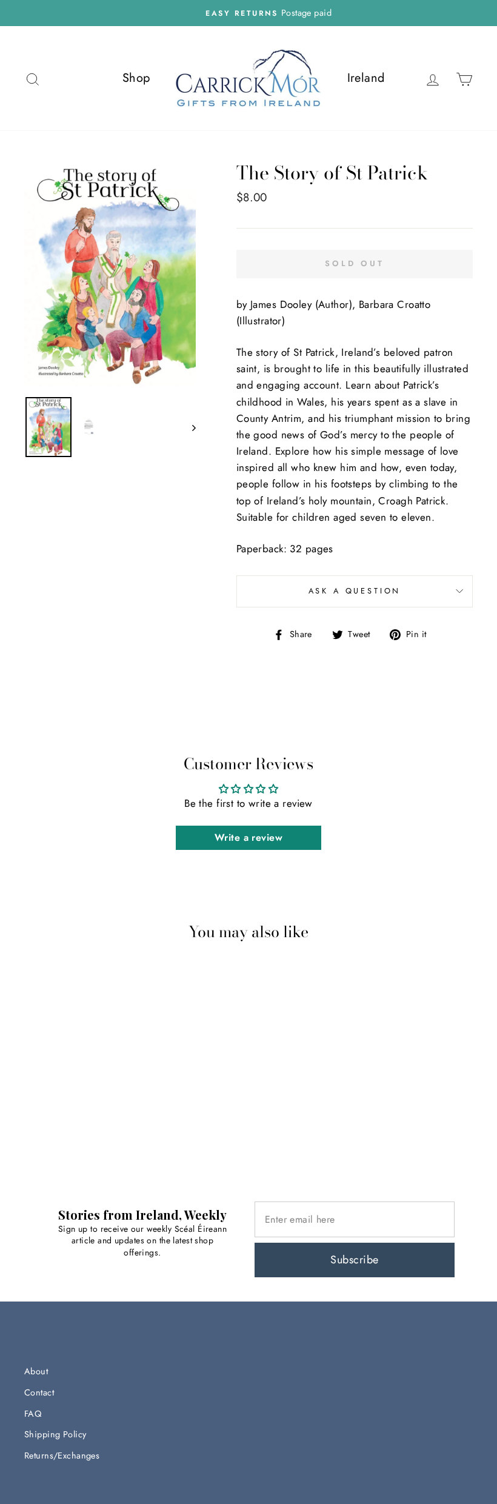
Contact (39, 1392)
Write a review (248, 837)
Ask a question (355, 591)
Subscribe (354, 1260)
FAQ (32, 1414)
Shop (136, 78)
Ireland (366, 78)
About (36, 1371)
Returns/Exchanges (61, 1455)
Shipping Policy (55, 1434)
